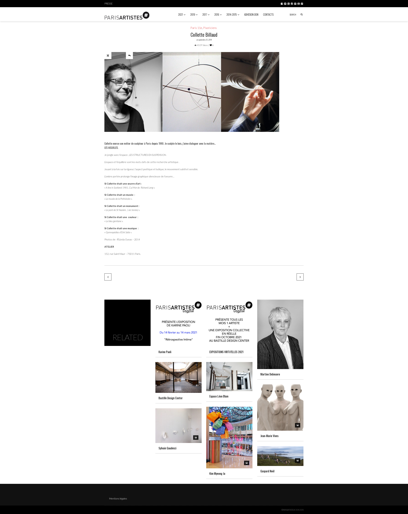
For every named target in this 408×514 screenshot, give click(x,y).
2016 (216, 14)
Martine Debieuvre (270, 374)
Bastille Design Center (171, 398)
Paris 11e (196, 28)
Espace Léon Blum (218, 396)
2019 (192, 14)
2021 (180, 14)
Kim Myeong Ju (217, 473)
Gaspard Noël (267, 471)
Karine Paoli (165, 352)
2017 (204, 14)
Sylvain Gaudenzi (167, 448)
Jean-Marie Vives (269, 436)
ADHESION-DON (251, 14)
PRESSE (108, 3)
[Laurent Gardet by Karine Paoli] (107, 276)
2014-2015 (231, 14)
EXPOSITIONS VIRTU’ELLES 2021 (226, 352)
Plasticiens (210, 28)
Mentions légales (118, 498)
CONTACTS (268, 14)
